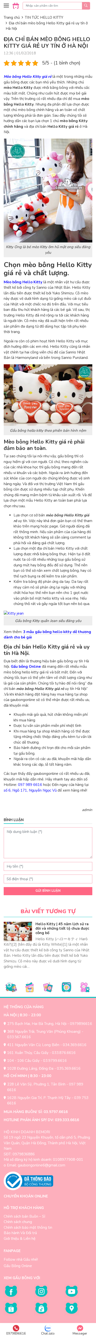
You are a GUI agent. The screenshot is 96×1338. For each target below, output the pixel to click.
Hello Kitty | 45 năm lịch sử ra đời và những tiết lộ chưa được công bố (62, 928)
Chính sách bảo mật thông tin (28, 1227)
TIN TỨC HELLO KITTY (44, 17)
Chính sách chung (18, 1221)
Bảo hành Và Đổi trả (20, 1232)
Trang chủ (12, 17)
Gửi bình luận (48, 891)
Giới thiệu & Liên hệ (19, 1238)
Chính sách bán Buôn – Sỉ (24, 1216)
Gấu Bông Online (18, 1265)
